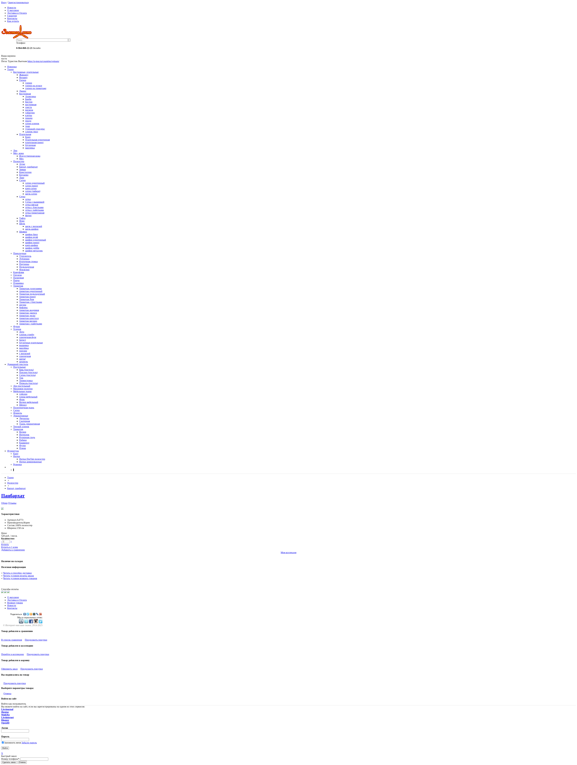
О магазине (13, 10)
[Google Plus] (40, 614)
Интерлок (24, 434)
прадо (28, 121)
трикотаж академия (29, 310)
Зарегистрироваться (18, 2)
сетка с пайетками (34, 210)
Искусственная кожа (29, 156)
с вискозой (24, 353)
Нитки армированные (30, 461)
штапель (23, 361)
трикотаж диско (27, 315)
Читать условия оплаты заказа (18, 575)
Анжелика (30, 96)
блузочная (30, 145)
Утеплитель (25, 256)
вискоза (29, 110)
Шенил (23, 405)
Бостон (28, 102)
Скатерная (24, 421)
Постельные (19, 367)
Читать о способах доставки (17, 573)
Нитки (16, 456)
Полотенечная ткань (23, 407)
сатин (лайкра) (32, 191)
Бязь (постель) (26, 369)
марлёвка (24, 348)
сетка (28, 199)
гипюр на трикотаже (35, 88)
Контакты (12, 18)
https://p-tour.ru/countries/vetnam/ (43, 61)
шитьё (22, 359)
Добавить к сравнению (13, 550)
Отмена (7, 693)
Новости (11, 7)
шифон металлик (34, 250)
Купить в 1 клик (9, 547)
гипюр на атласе (33, 85)
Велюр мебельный (28, 402)
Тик (21, 378)
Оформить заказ (9, 669)
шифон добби (32, 248)
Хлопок (17, 329)
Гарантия (12, 15)
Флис (22, 221)
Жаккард (23, 75)
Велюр (22, 432)
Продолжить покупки (36, 640)
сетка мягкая (31, 204)
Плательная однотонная (37, 139)
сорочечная (25, 356)
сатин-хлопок (32, 123)
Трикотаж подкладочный (32, 294)
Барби (28, 99)
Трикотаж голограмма (30, 288)
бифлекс (23, 307)
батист (22, 340)
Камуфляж (18, 272)
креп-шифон (31, 245)
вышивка (24, 345)
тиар (27, 126)
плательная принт (34, 142)
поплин (23, 351)
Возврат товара (15, 602)
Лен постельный (21, 386)
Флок (22, 399)
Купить (5, 544)
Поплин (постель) (28, 372)
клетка (28, 115)
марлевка (30, 148)
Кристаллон (25, 172)
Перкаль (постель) (28, 383)
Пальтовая (18, 277)
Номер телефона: (10, 759)
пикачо (28, 118)
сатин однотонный (35, 183)
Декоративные (20, 415)
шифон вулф (31, 237)
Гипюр (22, 80)
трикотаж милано (28, 321)
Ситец (16, 410)
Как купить (13, 21)
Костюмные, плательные (26, 72)
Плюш (22, 448)
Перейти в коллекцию (12, 654)
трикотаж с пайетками (30, 323)
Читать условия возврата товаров (20, 578)
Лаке (21, 177)
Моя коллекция (288, 552)
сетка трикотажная (34, 213)
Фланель (17, 413)
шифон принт (32, 242)
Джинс (22, 91)
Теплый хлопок (21, 426)
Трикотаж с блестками (30, 302)
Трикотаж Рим (26, 299)
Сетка (22, 196)
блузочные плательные (31, 342)
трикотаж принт (27, 296)
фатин (28, 215)
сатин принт (31, 185)
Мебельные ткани (22, 391)
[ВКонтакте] (24, 614)
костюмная (30, 104)
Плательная (25, 134)
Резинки (17, 464)
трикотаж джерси (28, 313)
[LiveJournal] (37, 614)
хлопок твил (31, 131)
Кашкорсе (24, 443)
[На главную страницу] (288, 31)
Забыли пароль (29, 742)
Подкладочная (26, 267)
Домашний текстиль (17, 364)
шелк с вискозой (33, 226)
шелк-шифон (31, 229)
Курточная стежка (28, 261)
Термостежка (26, 380)
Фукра (16, 326)
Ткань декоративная (29, 424)
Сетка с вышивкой (34, 202)
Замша (22, 169)
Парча (16, 280)
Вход (3, 2)
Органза (17, 275)
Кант (15, 453)
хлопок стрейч (26, 334)
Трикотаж (18, 286)
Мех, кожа (18, 153)
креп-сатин (31, 188)
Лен (15, 150)
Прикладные (19, 253)
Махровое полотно (23, 388)
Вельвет (23, 77)
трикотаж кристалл (29, 318)
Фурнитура (13, 451)
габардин (30, 112)
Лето (21, 332)
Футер (22, 445)
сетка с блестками (34, 207)
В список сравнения (11, 640)
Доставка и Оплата (17, 13)
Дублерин (24, 259)
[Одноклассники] (31, 614)
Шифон (23, 231)
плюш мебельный (28, 397)
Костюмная (25, 93)
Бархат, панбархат (28, 167)
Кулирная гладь (27, 437)
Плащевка (18, 283)
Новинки (12, 66)
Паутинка (24, 264)
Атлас (22, 164)
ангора (22, 305)
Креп (28, 137)
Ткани (10, 69)
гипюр (28, 83)
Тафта (22, 218)
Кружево (23, 175)
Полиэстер (18, 161)
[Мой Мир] (34, 614)
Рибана (23, 440)
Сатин (22, 180)
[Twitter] (27, 614)
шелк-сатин (31, 194)
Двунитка (24, 418)
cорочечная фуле (27, 337)
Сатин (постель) (27, 375)
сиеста (28, 107)
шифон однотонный (35, 240)
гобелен (23, 394)
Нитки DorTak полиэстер (32, 459)
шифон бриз (31, 234)
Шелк (22, 223)
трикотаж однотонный (30, 291)
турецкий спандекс (35, 129)
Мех (21, 158)
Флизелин (24, 269)
